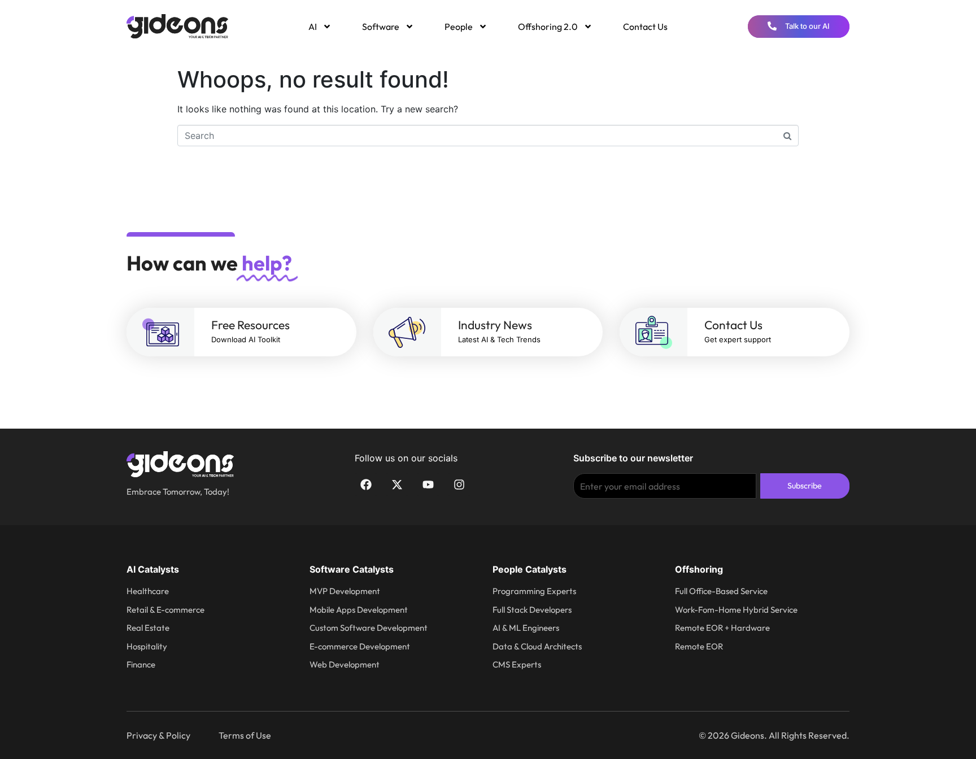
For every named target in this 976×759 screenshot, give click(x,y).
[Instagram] (459, 484)
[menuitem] (319, 26)
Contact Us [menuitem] (645, 26)
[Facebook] (366, 484)
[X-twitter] (397, 484)
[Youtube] (428, 484)
